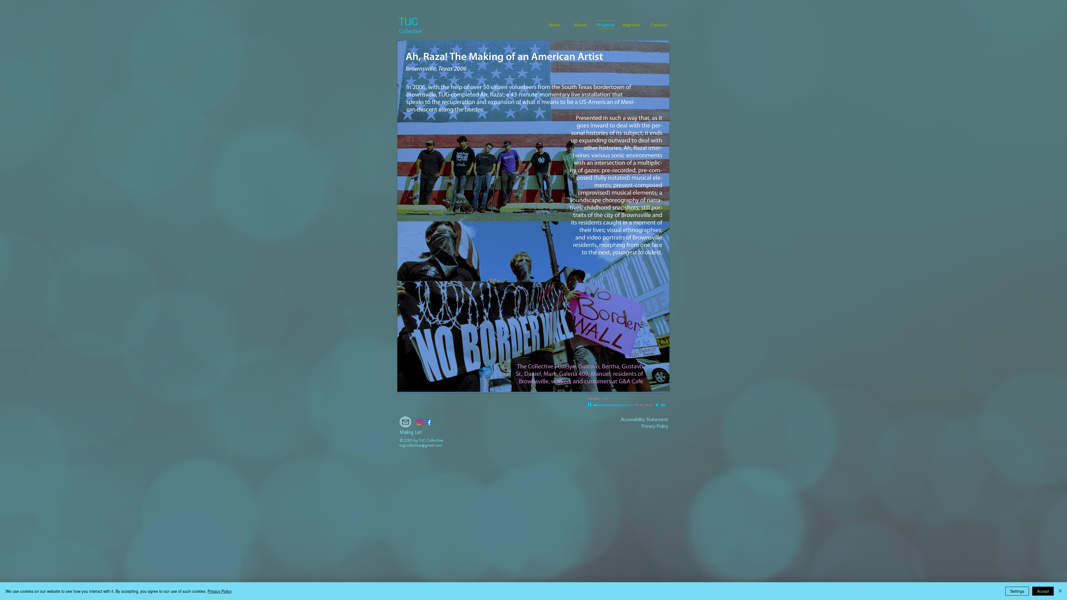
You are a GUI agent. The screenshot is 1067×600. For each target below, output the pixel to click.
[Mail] (405, 422)
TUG (408, 21)
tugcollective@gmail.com (421, 445)
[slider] (663, 405)
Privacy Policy (220, 591)
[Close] (1060, 591)
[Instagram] (419, 422)
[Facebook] (429, 422)
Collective (410, 31)
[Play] (590, 405)
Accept (1043, 591)
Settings (1017, 591)
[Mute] (657, 405)
